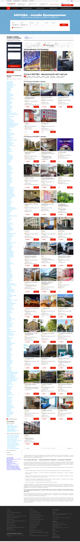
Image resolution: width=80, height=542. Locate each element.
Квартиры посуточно (28, 77)
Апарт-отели (46, 77)
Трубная (8, 365)
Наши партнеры (10, 519)
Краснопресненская (11, 190)
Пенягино (9, 278)
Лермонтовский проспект (12, 208)
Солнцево (9, 339)
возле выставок (32, 527)
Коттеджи (63, 76)
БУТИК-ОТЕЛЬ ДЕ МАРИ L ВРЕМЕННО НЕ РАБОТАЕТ (31, 256)
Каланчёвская (9, 169)
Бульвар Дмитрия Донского (12, 124)
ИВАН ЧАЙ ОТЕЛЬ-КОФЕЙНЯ (65, 384)
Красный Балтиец (10, 193)
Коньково (8, 183)
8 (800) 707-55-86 (21, 3)
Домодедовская (10, 158)
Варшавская (9, 130)
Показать (10, 72)
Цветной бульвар (10, 394)
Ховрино (8, 389)
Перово (8, 282)
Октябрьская (9, 262)
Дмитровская (9, 155)
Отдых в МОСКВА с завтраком (13, 466)
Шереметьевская (10, 405)
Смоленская (9, 332)
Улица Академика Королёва (12, 372)
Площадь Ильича (10, 290)
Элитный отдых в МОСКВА (12, 465)
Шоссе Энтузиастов (10, 407)
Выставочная (9, 144)
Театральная (9, 353)
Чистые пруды (9, 400)
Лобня (8, 213)
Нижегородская (10, 246)
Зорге (8, 164)
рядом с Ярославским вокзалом (13, 444)
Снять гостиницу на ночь (34, 514)
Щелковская (9, 408)
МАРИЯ (26, 435)
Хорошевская (9, 392)
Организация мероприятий (67, 8)
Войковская (9, 138)
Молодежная (9, 234)
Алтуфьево (9, 88)
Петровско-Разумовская (11, 284)
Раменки (8, 310)
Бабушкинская (10, 97)
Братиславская (10, 122)
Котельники (9, 186)
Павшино (8, 273)
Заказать (36, 106)
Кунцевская (9, 204)
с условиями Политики (14, 62)
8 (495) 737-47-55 (55, 522)
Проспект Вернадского (11, 303)
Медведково (9, 227)
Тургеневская (9, 367)
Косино (8, 185)
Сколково (8, 330)
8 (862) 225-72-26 (55, 526)
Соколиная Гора (10, 337)
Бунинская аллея (10, 127)
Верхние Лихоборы (10, 134)
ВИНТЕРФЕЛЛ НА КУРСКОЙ (31, 282)
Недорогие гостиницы (34, 524)
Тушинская (9, 368)
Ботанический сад (10, 121)
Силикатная (9, 329)
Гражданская (9, 149)
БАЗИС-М (27, 231)
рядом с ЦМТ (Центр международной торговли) (12, 430)
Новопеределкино (10, 252)
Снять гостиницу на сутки (35, 512)
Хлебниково (9, 388)
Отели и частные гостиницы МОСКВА (13, 464)
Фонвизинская (10, 386)
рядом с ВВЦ (9, 424)
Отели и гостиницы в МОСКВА (13, 468)
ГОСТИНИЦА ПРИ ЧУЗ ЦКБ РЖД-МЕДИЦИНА (31, 334)
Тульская (8, 366)
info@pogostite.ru (55, 4)
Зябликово (9, 165)
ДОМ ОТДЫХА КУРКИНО (30, 384)
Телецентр (9, 356)
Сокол (8, 336)
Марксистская (9, 222)
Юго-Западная (9, 414)
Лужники (8, 218)
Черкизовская (9, 396)
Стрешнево (9, 345)
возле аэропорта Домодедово (13, 448)
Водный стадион (10, 137)
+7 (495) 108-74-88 (32, 3)
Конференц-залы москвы (34, 517)
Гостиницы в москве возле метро (36, 519)
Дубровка (9, 160)
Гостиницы (15, 8)
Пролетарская (9, 302)
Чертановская (9, 398)
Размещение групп (40, 8)
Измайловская (9, 167)
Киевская (8, 176)
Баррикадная (9, 102)
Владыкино (9, 135)
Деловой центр (10, 151)
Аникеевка (9, 90)
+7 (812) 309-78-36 (43, 3)
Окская (8, 261)
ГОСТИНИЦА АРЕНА (63, 308)
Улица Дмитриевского (11, 375)
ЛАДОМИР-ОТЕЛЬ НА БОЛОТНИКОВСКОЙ (30, 98)
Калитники (9, 170)
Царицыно (9, 393)
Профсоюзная (9, 305)
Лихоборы (9, 212)
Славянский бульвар (11, 331)
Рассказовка (9, 311)
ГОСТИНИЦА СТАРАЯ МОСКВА (65, 333)
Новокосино (9, 249)
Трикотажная (9, 363)
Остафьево (9, 268)
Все (25, 76)
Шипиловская (9, 406)
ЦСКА (8, 395)
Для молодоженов (11, 450)
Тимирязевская (10, 360)
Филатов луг (9, 382)
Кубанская (9, 200)
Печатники (9, 285)
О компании (9, 511)
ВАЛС (42, 256)
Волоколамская (10, 142)
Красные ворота (10, 192)
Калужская (9, 171)
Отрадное (9, 269)
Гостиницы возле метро (27, 8)
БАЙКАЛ (43, 231)
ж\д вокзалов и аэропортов (13, 433)
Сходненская (9, 350)
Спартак (8, 340)
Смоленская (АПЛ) (10, 333)
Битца (8, 115)
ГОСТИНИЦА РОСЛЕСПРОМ (47, 333)
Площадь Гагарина (10, 289)
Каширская (9, 174)
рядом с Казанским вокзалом (13, 436)
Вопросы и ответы (11, 522)
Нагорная (9, 240)
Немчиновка (9, 245)
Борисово (9, 117)
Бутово (8, 128)
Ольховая (8, 264)
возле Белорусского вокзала (13, 435)
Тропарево (9, 364)
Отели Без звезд (60, 77)
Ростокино (9, 316)
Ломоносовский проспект (12, 215)
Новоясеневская (10, 255)
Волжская (9, 141)
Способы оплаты (10, 514)
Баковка (8, 100)
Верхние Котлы (10, 132)
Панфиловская (10, 274)
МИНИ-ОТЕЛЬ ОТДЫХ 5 (46, 97)
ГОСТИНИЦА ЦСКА (29, 358)
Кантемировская (10, 172)
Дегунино (8, 150)
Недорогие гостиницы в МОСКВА (14, 469)
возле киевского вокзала (12, 437)
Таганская (9, 351)
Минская (8, 231)
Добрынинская (10, 156)
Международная (10, 228)
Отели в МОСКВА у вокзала (13, 467)
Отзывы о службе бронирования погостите (16, 520)
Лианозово (9, 211)
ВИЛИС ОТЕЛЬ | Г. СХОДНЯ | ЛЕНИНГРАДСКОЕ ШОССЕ (64, 256)
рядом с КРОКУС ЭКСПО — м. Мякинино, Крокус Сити (13, 426)
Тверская (8, 352)
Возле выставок (10, 423)
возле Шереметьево (11, 446)
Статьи (30, 534)
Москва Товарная (10, 235)
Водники (8, 136)
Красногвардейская (11, 187)
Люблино (8, 220)
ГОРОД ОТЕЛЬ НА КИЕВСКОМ (32, 308)
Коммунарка (9, 180)
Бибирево (9, 111)
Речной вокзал (10, 312)
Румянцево (9, 317)
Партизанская (9, 277)
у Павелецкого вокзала (12, 441)
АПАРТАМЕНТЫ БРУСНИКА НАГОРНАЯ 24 (47, 204)
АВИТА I (60, 178)
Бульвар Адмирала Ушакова (12, 123)
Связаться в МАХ (66, 3)
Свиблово (9, 322)
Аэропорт (8, 96)
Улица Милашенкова (11, 377)
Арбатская (9, 93)
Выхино (8, 146)
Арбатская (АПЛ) (10, 94)
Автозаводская (10, 82)
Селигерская (9, 324)
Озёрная (8, 259)
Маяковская (9, 226)
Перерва (8, 281)
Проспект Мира (10, 304)
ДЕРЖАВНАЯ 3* (44, 358)
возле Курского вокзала (12, 439)
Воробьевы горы (10, 143)
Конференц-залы (53, 8)
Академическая (10, 83)
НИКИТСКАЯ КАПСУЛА (63, 97)
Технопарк (9, 359)
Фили (8, 385)
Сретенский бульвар (11, 343)
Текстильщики (9, 354)
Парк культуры (10, 275)
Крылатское (9, 198)
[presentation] (26, 60)
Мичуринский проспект (11, 233)
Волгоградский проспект (12, 139)
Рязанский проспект (11, 318)
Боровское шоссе (10, 120)
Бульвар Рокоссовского (11, 125)
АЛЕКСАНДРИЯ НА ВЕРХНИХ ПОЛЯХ (31, 204)
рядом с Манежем (11, 428)
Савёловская (9, 319)
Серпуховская (9, 326)
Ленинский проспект (11, 207)
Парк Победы (9, 276)
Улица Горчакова (10, 374)
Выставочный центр (11, 145)
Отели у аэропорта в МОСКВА (13, 468)
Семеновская (9, 325)
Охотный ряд (9, 270)
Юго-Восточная (10, 413)
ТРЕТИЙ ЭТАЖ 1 (45, 123)
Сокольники (9, 338)
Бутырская (9, 129)
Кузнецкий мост (10, 201)
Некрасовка (9, 243)
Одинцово (9, 257)
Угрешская (9, 370)
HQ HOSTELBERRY (62, 152)
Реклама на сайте (10, 524)
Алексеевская (9, 86)
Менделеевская (10, 229)
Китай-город (9, 177)
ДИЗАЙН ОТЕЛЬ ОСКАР (63, 358)
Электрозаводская (10, 412)
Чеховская (9, 399)
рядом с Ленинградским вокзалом (14, 440)
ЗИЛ (7, 163)
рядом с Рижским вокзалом (12, 443)
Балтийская (9, 101)
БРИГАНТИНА (61, 231)
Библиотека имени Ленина (12, 114)
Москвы (8, 452)
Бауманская (9, 103)
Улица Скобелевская (11, 379)
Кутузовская (9, 206)
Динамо (8, 153)
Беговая (8, 104)
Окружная (9, 260)
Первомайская (10, 280)
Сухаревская (9, 349)
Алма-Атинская (10, 87)
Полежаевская (10, 296)
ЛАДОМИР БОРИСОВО (46, 410)
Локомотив (9, 214)
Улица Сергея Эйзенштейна (12, 378)
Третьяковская (10, 361)
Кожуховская (9, 178)
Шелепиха (9, 403)
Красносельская (10, 191)
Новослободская (10, 253)
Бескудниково (9, 110)
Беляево (8, 109)
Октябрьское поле (10, 263)
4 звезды (43, 76)
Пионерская (9, 287)
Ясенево (8, 416)
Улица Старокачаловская (12, 380)
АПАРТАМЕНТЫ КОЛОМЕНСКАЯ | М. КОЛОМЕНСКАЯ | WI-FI (63, 205)
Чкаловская (9, 401)
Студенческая (9, 347)
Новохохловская (10, 254)
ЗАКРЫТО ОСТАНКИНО (46, 384)
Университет (9, 381)
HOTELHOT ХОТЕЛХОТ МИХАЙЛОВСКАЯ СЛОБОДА (48, 153)
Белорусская (9, 108)
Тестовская (9, 358)
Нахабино (9, 241)
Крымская (9, 199)
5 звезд (47, 76)
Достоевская (9, 159)
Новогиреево (9, 247)
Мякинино (9, 238)
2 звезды (33, 76)
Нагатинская (9, 239)
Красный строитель (10, 194)
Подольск (8, 292)
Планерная (9, 288)
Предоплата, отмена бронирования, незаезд (16, 516)
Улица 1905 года (10, 371)
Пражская (9, 298)
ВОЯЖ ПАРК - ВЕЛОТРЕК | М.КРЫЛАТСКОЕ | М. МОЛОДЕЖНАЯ (47, 283)
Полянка (8, 297)
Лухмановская (9, 219)
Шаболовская (9, 402)
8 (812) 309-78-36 (55, 524)
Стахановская (9, 344)
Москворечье (9, 236)
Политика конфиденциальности (14, 512)
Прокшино (9, 301)
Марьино (8, 225)
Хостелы (58, 76)
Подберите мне (14, 66)
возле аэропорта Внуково (12, 445)
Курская (8, 205)
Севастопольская (10, 323)
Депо (8, 152)
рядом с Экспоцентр (11, 431)
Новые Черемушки (10, 256)
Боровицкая (9, 118)
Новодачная (9, 248)
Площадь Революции (11, 291)
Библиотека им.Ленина (11, 113)
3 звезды (38, 76)
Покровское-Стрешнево (11, 295)
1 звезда (28, 76)
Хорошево (9, 391)
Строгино (8, 346)
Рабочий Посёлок (10, 309)
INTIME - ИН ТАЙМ (29, 178)
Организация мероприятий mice (36, 516)
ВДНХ (8, 131)
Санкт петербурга (33, 511)
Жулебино (9, 162)
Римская (8, 315)
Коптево (8, 184)
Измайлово (9, 166)
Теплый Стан (9, 357)
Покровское (9, 294)
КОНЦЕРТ (27, 410)
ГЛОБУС (60, 282)
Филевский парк (10, 384)
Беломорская (9, 107)
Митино (8, 232)
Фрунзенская (9, 387)
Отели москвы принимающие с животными (39, 532)
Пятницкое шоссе (10, 308)
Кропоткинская (10, 197)
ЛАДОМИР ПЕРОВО (62, 410)
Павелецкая (9, 271)
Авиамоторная (10, 81)
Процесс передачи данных (12, 517)
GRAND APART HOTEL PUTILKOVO (30, 153)
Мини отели (52, 76)
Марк (8, 221)
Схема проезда (55, 516)
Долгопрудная (9, 157)
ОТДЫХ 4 (27, 123)
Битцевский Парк (10, 116)
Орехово (8, 267)
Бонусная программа (11, 525)
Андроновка (9, 89)
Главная (8, 509)
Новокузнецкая (10, 250)
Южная (8, 415)
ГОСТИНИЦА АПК (45, 308)
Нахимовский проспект (11, 242)
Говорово (8, 148)
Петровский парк (10, 283)
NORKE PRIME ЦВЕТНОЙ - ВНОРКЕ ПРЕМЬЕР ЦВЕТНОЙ (48, 178)
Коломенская (9, 179)
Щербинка (9, 409)
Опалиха (8, 266)
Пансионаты (52, 77)
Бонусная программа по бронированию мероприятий (15, 528)
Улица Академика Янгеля (12, 373)
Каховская (9, 173)
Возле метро (10, 454)
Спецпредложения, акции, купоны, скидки (38, 535)
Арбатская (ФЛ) (10, 95)
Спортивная (9, 342)
